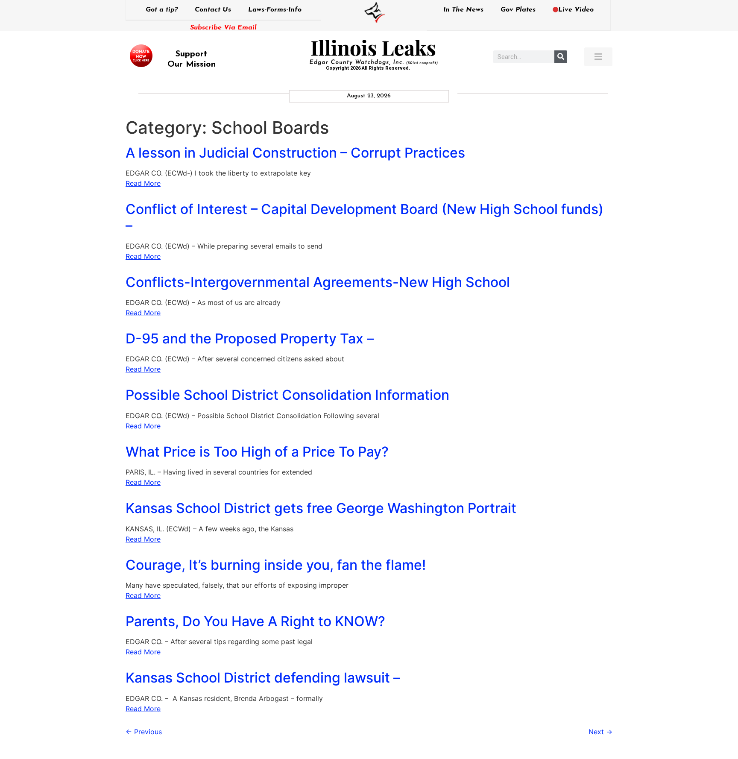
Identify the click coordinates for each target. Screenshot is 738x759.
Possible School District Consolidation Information (287, 395)
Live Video (576, 9)
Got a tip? (162, 9)
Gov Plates (518, 9)
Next (600, 731)
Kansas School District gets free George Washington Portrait (321, 508)
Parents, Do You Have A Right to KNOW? (255, 621)
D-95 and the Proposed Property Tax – (250, 338)
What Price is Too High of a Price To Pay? (257, 451)
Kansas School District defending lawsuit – (263, 677)
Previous (144, 731)
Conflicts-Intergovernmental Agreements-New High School (318, 282)
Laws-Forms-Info (275, 9)
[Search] (560, 56)
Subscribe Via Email (223, 27)
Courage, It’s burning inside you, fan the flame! (276, 565)
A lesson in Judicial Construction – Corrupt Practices (295, 152)
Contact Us (213, 9)
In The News (463, 9)
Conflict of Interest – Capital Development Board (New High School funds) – (364, 217)
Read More (143, 183)
